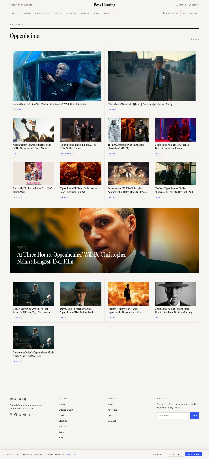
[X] (20, 414)
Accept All (193, 454)
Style (96, 13)
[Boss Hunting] (104, 5)
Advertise (112, 409)
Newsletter (172, 13)
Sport (107, 13)
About (111, 404)
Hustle (27, 13)
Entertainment (42, 13)
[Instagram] (11, 414)
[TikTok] (29, 414)
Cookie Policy (72, 454)
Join (194, 416)
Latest (15, 13)
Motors (85, 13)
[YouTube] (24, 414)
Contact (112, 420)
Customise (158, 454)
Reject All (176, 454)
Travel (58, 13)
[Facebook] (15, 414)
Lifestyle (71, 13)
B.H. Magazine (190, 13)
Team (110, 415)
